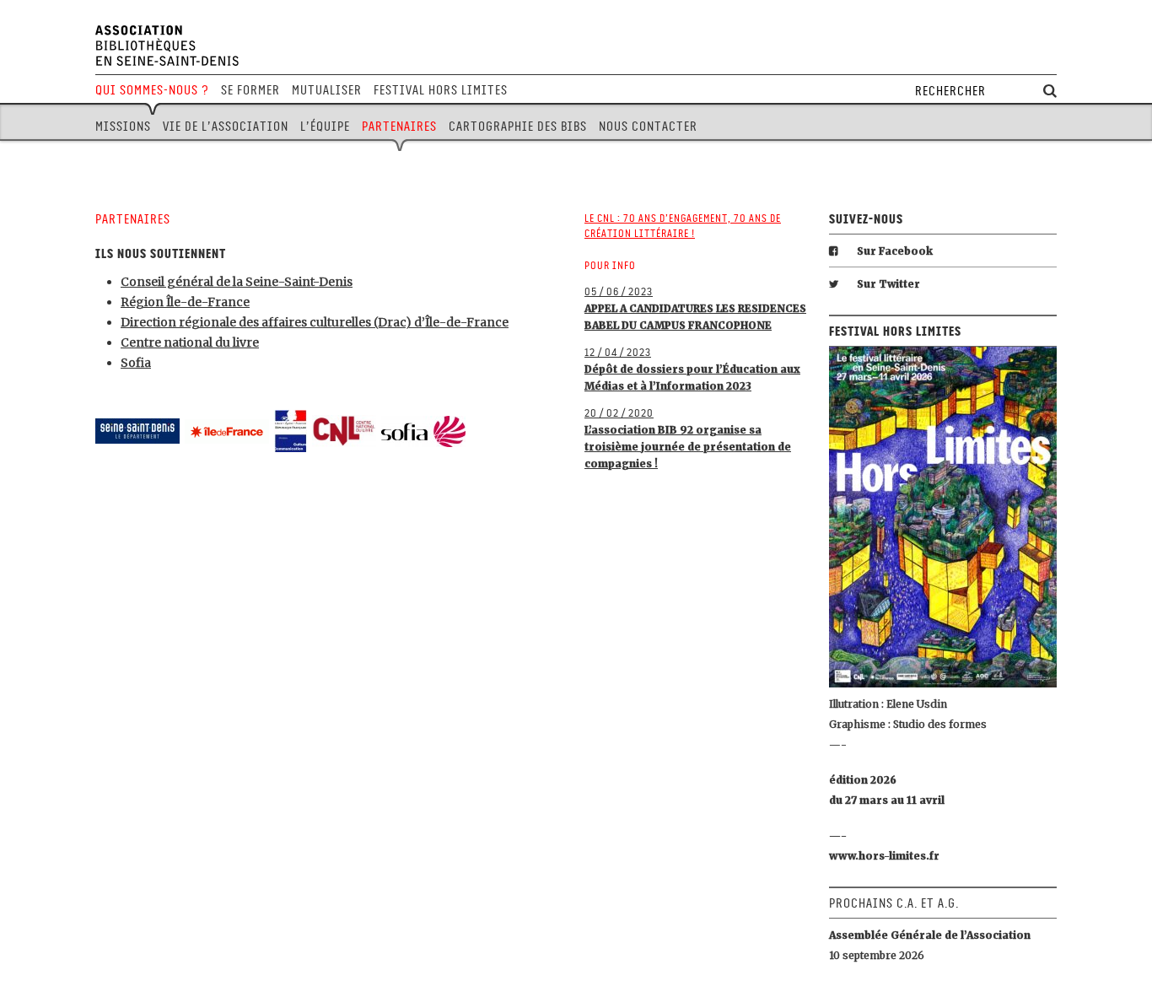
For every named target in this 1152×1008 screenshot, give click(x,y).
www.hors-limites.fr (884, 855)
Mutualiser (327, 90)
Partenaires (399, 126)
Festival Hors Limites (441, 90)
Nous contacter (648, 126)
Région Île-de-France (185, 302)
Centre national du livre (190, 342)
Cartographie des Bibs (518, 126)
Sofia (136, 362)
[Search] (1050, 91)
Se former (250, 90)
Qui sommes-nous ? (152, 90)
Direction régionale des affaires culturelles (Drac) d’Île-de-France (315, 322)
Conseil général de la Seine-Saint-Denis (237, 281)
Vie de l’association (225, 126)
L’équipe (325, 126)
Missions (123, 126)
